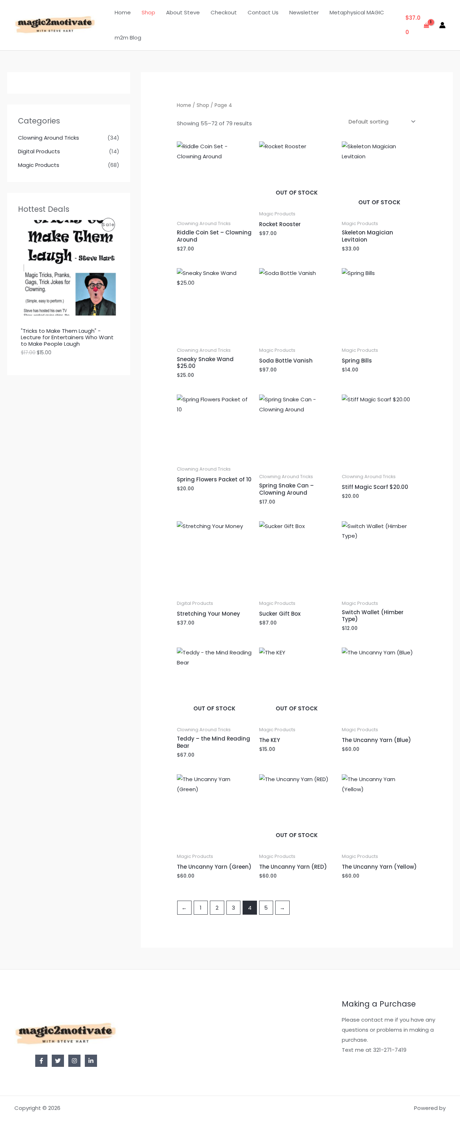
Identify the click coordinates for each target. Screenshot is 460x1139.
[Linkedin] (91, 1061)
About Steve (183, 12)
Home (123, 12)
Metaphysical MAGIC (357, 12)
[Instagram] (74, 1061)
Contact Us (263, 12)
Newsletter (304, 12)
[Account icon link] (442, 25)
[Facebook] (41, 1061)
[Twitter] (58, 1061)
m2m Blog (128, 37)
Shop (148, 12)
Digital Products (39, 151)
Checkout (224, 12)
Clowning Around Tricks (48, 137)
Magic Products (38, 165)
